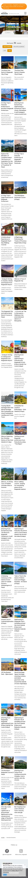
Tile (9, 50)
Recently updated (19, 46)
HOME (2, 837)
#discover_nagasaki (21, 854)
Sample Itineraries (11, 837)
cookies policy (14, 870)
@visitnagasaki (7, 854)
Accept (5, 874)
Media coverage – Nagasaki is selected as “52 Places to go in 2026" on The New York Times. (14, 6)
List (5, 50)
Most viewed (7, 46)
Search (8, 32)
